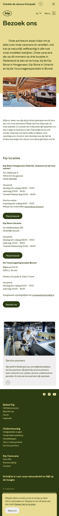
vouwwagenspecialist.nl (43, 294)
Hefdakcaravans (11, 407)
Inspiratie (7, 418)
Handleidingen (9, 438)
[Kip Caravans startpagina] (7, 13)
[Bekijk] (41, 3)
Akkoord (12, 510)
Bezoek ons (11, 304)
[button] (40, 13)
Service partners (11, 445)
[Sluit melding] (53, 4)
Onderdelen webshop (13, 435)
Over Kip (7, 459)
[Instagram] (49, 394)
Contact (7, 465)
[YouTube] (54, 394)
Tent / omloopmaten (12, 441)
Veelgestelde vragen (12, 431)
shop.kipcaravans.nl (34, 206)
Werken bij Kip (9, 462)
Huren (6, 414)
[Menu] (54, 13)
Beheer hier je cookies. (25, 504)
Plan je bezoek (12, 215)
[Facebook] (44, 394)
